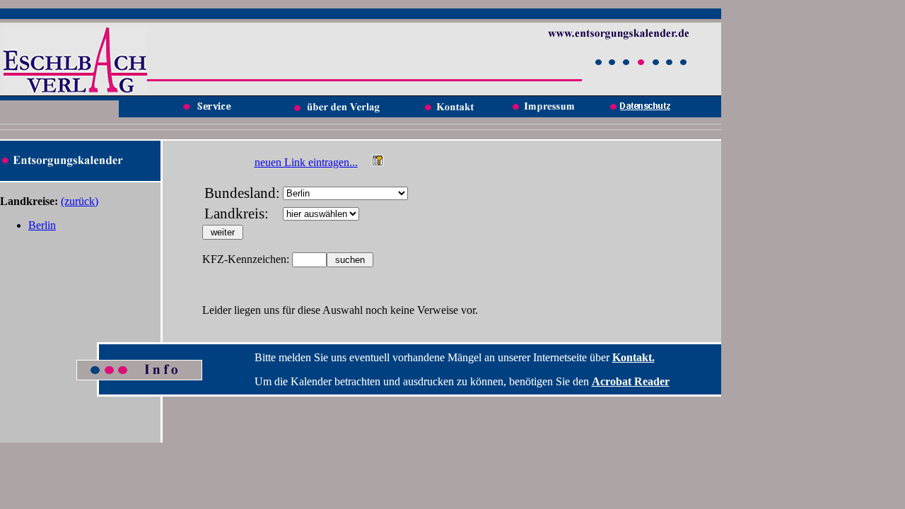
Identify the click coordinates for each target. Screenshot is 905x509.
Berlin (42, 225)
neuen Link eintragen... (306, 162)
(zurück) (79, 201)
